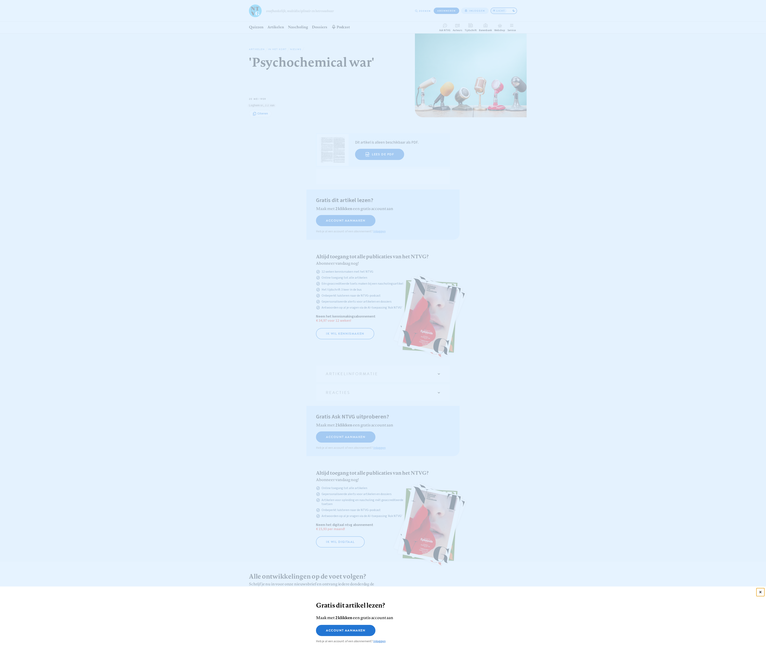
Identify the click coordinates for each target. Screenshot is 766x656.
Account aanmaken (345, 630)
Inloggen (379, 641)
